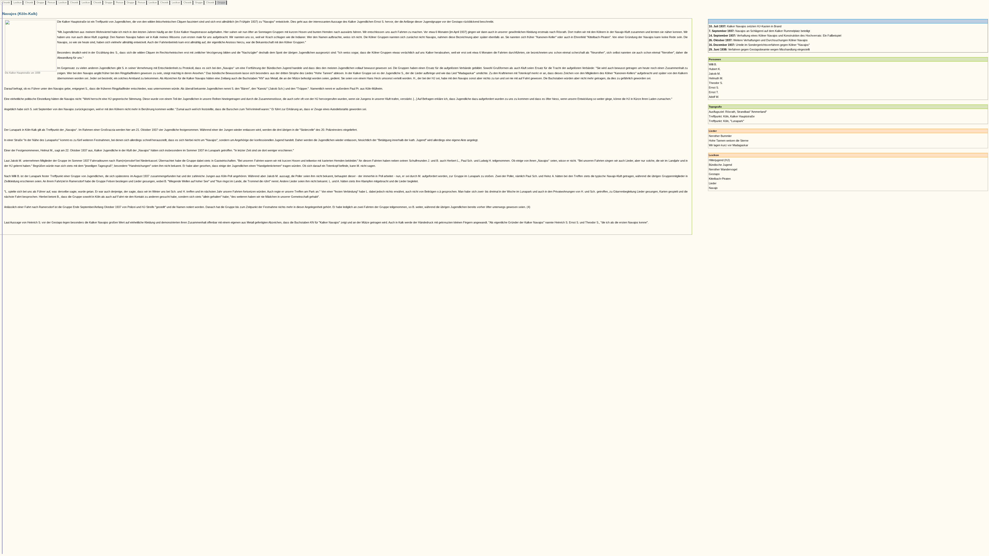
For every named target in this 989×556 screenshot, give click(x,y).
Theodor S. (716, 82)
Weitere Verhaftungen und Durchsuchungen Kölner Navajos (758, 40)
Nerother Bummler (720, 135)
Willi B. (713, 64)
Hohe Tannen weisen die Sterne (728, 140)
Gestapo (714, 174)
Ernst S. (714, 87)
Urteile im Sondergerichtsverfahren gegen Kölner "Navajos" (759, 44)
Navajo (713, 187)
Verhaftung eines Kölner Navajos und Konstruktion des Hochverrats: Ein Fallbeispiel (775, 35)
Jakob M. (714, 73)
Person (51, 2)
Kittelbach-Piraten (720, 178)
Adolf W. (714, 96)
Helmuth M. (716, 78)
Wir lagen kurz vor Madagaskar (728, 145)
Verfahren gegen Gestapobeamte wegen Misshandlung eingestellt (759, 49)
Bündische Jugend (720, 164)
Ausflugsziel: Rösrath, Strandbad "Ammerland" (738, 111)
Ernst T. (714, 92)
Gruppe (40, 2)
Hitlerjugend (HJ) (719, 160)
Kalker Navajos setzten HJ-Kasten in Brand (745, 26)
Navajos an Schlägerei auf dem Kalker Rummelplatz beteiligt (759, 30)
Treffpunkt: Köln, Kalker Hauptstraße (732, 116)
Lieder (713, 183)
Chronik (6, 2)
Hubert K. (715, 69)
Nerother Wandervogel (723, 169)
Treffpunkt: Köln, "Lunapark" (726, 121)
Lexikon (17, 2)
